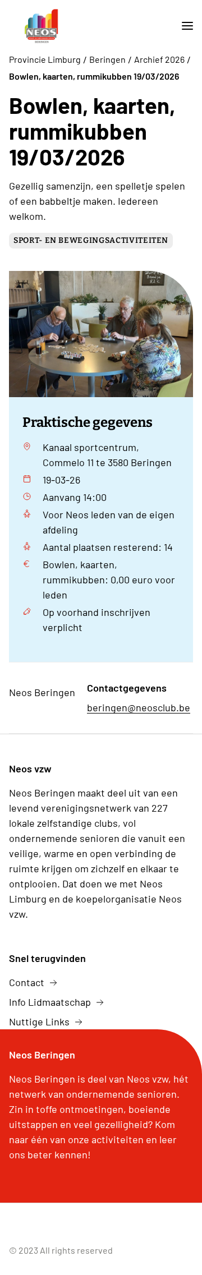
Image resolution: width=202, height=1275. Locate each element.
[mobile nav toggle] (183, 26)
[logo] (41, 26)
